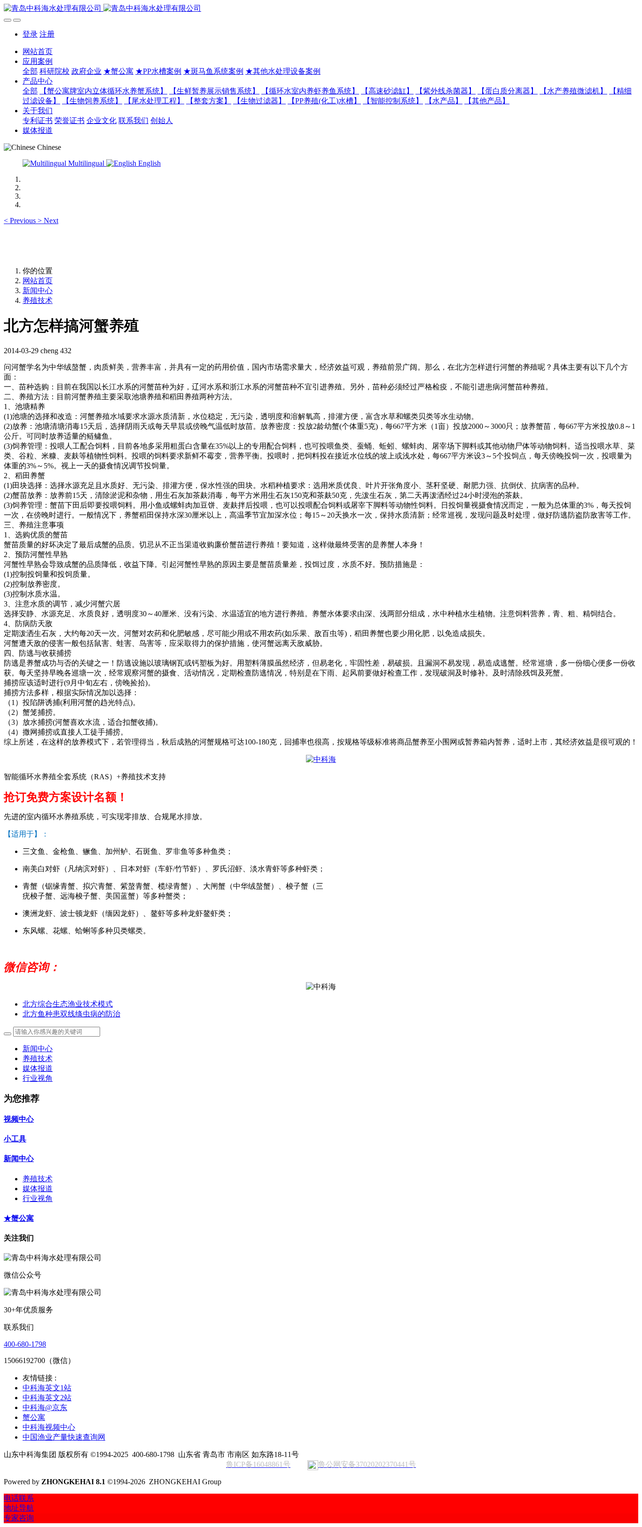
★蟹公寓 (19, 1218)
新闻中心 (38, 291)
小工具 (15, 1139)
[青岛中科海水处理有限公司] (321, 9)
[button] (21, 221)
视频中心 (19, 1119)
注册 (47, 34)
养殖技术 (38, 300)
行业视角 (38, 1078)
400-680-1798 (25, 1344)
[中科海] (321, 759)
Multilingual (86, 163)
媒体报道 (38, 1068)
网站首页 (38, 51)
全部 (30, 71)
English (148, 163)
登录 (30, 34)
